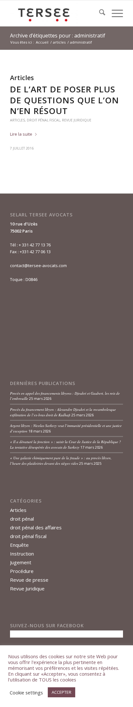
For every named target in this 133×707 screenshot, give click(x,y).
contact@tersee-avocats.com (38, 265)
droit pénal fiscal (43, 120)
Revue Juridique (76, 120)
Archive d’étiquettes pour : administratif (57, 35)
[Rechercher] (99, 13)
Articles (17, 120)
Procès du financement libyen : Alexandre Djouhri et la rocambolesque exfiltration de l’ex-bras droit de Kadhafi (63, 412)
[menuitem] (99, 13)
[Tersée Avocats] (55, 13)
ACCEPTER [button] (61, 692)
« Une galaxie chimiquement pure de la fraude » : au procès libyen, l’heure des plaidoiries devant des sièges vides (61, 460)
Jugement (20, 562)
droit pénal (22, 518)
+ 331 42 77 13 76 (35, 245)
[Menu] (114, 13)
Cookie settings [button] (26, 692)
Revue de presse (29, 580)
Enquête (19, 545)
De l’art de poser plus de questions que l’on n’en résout (64, 100)
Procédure (22, 571)
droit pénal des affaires (36, 527)
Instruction (22, 553)
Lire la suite (21, 134)
